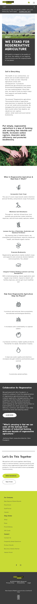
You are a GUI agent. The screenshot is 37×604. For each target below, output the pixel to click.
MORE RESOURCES (11, 476)
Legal (29, 583)
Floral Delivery (8, 527)
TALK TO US (9, 482)
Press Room (7, 505)
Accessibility (21, 583)
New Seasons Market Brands (12, 501)
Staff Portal (7, 508)
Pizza (5, 523)
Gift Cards (7, 530)
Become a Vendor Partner (11, 549)
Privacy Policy (10, 583)
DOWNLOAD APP (25, 11)
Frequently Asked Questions (12, 541)
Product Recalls (9, 545)
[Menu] (34, 2)
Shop (5, 519)
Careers (6, 512)
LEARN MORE (9, 415)
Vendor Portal (8, 552)
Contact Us (7, 538)
